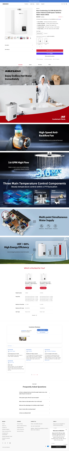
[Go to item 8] (27, 38)
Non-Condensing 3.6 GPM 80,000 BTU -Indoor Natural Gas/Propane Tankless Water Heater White (31, 283)
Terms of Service (20, 429)
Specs (30, 64)
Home (3, 423)
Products (26, 4)
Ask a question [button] (42, 332)
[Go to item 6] (21, 38)
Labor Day (32, 4)
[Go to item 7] (24, 38)
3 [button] (34, 374)
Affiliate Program (5, 429)
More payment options (49, 56)
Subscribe (58, 446)
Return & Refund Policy (22, 425)
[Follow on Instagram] (5, 443)
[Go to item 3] (12, 38)
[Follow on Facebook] (2, 443)
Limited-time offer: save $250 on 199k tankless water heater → (34, 1)
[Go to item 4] (15, 38)
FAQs (49, 64)
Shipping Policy (20, 427)
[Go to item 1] (6, 38)
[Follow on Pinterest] (7, 443)
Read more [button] (28, 360)
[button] (36, 374)
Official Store (8, 447)
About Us (4, 425)
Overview (20, 64)
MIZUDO (37, 8)
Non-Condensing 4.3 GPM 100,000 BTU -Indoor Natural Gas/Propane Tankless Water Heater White (46, 283)
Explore (37, 4)
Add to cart (50, 50)
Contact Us (4, 427)
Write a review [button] (42, 330)
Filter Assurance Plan (6, 431)
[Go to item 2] (9, 38)
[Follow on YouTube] (10, 443)
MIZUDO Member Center (7, 436)
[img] (10, 349)
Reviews (40, 64)
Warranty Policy (20, 431)
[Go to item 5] (18, 38)
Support (42, 4)
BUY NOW (28, 287)
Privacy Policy (20, 423)
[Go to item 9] (30, 38)
